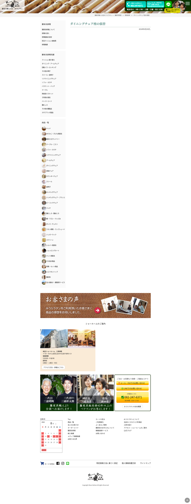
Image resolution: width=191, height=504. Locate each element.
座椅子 (48, 187)
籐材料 (48, 277)
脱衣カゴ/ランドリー (53, 139)
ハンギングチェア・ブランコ (55, 197)
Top (69, 419)
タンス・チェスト (52, 224)
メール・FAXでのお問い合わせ (133, 383)
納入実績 (71, 433)
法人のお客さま (73, 425)
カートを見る (100, 419)
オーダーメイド (73, 428)
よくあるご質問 (101, 425)
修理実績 (45, 44)
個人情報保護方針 (129, 463)
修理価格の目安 (47, 37)
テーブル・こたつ (52, 144)
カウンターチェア (52, 176)
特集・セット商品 (52, 266)
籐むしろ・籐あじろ (52, 213)
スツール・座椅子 (47, 75)
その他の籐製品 (47, 109)
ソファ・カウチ (47, 82)
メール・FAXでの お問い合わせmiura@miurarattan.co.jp (155, 4)
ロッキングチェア (52, 192)
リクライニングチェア (49, 78)
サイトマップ (145, 463)
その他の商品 (50, 261)
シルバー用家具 (51, 245)
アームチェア (50, 160)
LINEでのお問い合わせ (133, 388)
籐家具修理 (71, 430)
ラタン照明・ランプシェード (55, 229)
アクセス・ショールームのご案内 (135, 428)
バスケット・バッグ (48, 86)
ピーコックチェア (52, 203)
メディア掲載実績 (74, 436)
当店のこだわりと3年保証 (133, 422)
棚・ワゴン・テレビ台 (53, 218)
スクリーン (49, 240)
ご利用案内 (99, 422)
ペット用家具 (50, 256)
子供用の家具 (46, 97)
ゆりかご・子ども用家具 (54, 134)
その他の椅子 (46, 71)
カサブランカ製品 (47, 112)
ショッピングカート (52, 250)
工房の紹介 (128, 425)
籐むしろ (45, 105)
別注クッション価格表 (49, 41)
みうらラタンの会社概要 (132, 406)
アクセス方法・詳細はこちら (53, 367)
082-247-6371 (137, 4)
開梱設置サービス (102, 430)
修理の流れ (45, 33)
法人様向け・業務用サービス (55, 282)
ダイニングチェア (52, 165)
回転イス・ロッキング (49, 67)
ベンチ (48, 208)
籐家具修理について (48, 29)
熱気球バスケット (47, 93)
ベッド (48, 128)
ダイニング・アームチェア (50, 63)
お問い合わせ (100, 433)
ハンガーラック (51, 234)
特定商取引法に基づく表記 (107, 463)
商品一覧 (71, 422)
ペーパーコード (47, 101)
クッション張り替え (48, 60)
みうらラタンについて (131, 419)
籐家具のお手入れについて (105, 428)
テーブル (45, 90)
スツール (49, 181)
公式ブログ (128, 430)
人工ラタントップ (52, 272)
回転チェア (49, 171)
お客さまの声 (72, 439)
